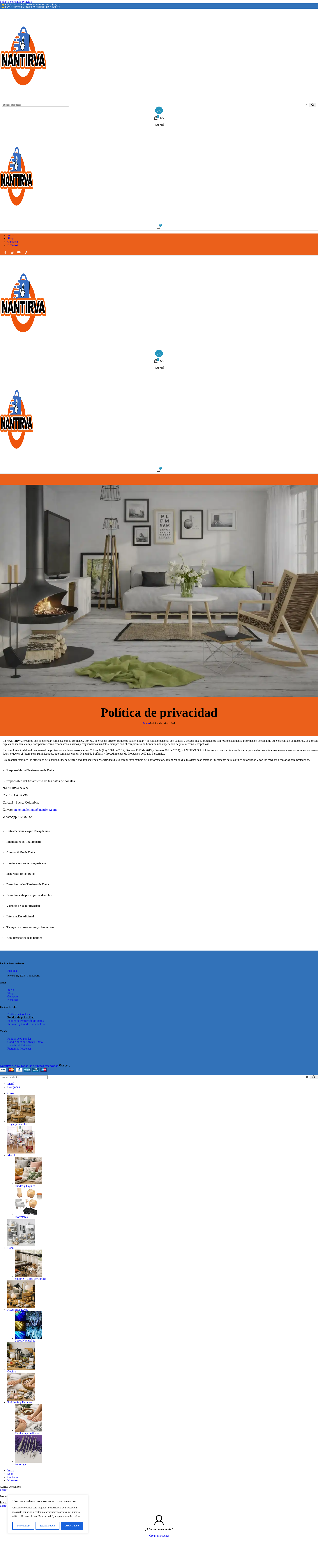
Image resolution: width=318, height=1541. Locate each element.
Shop (10, 993)
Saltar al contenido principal (16, 1)
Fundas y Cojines (25, 1186)
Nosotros (12, 999)
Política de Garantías (19, 1038)
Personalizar (23, 1525)
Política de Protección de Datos (26, 1020)
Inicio (146, 723)
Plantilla (12, 970)
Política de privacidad (20, 1017)
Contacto (12, 996)
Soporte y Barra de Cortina (30, 1278)
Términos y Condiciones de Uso (26, 1024)
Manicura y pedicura (27, 1433)
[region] (47, 1514)
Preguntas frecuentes (19, 1048)
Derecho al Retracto (19, 1045)
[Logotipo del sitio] (159, 56)
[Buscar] (312, 105)
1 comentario (33, 975)
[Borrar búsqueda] (306, 104)
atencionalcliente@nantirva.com (35, 809)
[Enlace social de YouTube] (19, 252)
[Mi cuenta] (159, 110)
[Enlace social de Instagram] (12, 252)
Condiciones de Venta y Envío (25, 1041)
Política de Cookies (18, 1014)
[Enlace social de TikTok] (25, 252)
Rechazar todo (47, 1525)
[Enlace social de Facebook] (5, 252)
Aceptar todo (72, 1525)
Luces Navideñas (25, 1340)
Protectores (21, 1216)
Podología (20, 1464)
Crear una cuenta (159, 1535)
